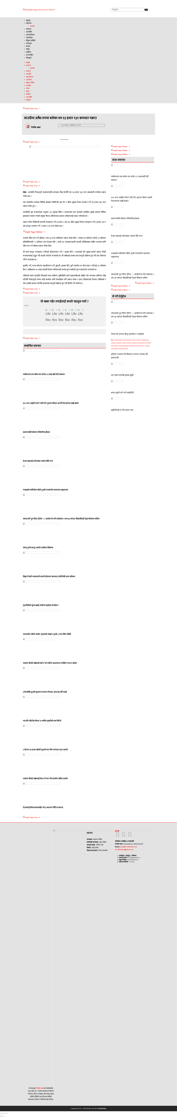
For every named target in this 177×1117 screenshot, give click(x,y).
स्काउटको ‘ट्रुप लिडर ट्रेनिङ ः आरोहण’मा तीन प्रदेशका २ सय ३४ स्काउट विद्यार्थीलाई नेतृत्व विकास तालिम (61, 519)
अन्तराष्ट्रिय (29, 55)
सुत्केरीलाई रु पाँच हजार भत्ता (122, 410)
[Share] (3, 1113)
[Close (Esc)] (1, 1113)
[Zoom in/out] (7, 1113)
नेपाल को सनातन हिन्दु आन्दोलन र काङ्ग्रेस (127, 334)
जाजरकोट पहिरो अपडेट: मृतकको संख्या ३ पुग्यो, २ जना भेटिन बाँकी (47, 634)
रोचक (28, 46)
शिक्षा (28, 49)
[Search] (146, 10)
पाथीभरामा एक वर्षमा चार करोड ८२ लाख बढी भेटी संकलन (44, 374)
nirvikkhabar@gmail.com (124, 849)
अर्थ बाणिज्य (30, 34)
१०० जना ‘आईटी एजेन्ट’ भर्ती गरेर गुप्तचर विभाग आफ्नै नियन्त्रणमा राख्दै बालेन (51, 403)
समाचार (29, 23)
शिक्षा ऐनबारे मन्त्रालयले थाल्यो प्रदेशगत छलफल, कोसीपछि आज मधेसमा (49, 576)
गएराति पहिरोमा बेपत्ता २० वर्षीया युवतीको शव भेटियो (42, 721)
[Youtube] (129, 834)
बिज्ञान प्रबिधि (30, 40)
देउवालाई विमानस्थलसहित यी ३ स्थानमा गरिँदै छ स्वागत (43, 807)
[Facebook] (117, 834)
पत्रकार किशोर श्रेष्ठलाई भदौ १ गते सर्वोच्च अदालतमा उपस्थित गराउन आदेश (50, 663)
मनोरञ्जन (29, 43)
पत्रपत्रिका (29, 37)
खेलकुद (28, 57)
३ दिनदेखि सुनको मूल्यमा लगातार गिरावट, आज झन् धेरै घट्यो (45, 692)
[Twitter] (123, 834)
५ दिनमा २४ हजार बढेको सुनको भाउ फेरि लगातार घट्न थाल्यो (45, 749)
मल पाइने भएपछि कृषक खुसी (122, 375)
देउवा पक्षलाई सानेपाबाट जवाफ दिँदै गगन (38, 461)
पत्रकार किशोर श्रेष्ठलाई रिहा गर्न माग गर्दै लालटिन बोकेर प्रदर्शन (45, 778)
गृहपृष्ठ (28, 20)
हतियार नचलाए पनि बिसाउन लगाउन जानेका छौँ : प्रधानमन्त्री (129, 355)
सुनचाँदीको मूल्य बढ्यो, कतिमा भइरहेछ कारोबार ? (41, 605)
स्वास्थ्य (28, 29)
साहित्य (28, 52)
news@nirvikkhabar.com (128, 846)
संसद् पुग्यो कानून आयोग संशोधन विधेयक (38, 547)
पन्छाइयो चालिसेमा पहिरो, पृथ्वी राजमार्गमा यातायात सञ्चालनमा (45, 490)
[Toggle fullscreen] (5, 1113)
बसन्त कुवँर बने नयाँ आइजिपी (122, 392)
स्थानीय (32, 26)
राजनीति (29, 32)
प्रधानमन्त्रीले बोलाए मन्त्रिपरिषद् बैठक (36, 432)
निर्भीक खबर (40, 1088)
